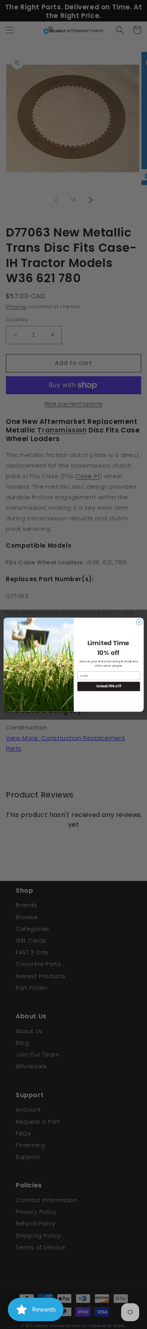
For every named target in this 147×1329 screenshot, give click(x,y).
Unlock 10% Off (108, 686)
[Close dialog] (139, 622)
